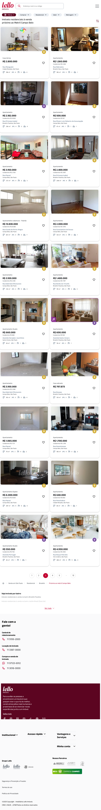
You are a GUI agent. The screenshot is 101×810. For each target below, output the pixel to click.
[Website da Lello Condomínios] (16, 767)
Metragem (69, 15)
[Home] (3, 583)
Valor (55, 15)
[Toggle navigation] (97, 6)
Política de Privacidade (10, 793)
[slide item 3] (25, 48)
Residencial (40, 15)
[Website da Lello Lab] (28, 767)
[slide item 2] (23, 48)
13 (73, 575)
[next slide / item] (45, 39)
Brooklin (42, 583)
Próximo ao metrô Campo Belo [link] (60, 583)
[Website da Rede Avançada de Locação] (82, 764)
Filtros (11, 15)
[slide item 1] (22, 48)
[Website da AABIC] (71, 764)
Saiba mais (7, 714)
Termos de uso (7, 787)
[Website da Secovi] (58, 764)
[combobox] (42, 6)
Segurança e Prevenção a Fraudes (14, 781)
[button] (9, 14)
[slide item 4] (26, 48)
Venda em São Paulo (15, 583)
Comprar (23, 15)
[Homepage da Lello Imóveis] (6, 767)
